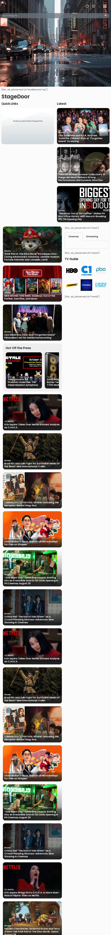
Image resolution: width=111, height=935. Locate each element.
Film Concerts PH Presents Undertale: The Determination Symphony (23, 382)
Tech (49, 377)
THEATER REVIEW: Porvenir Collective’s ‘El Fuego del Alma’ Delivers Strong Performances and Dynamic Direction (81, 177)
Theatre (62, 171)
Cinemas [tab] (74, 236)
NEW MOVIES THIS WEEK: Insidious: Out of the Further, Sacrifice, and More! (29, 297)
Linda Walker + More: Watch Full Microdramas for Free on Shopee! (31, 543)
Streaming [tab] (92, 236)
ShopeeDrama (14, 538)
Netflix (11, 421)
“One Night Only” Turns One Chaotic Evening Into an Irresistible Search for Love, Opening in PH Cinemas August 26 (31, 580)
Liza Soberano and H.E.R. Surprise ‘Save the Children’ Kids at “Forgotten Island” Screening (80, 138)
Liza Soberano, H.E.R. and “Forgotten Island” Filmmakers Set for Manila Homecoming (30, 336)
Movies (61, 132)
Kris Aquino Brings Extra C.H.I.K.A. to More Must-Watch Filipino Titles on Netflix (32, 894)
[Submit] (106, 15)
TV (5, 421)
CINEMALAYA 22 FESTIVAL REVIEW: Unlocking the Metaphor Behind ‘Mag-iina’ (31, 504)
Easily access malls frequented (27, 121)
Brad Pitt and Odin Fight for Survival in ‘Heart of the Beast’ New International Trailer (32, 465)
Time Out (11, 377)
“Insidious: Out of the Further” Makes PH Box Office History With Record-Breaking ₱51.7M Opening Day (82, 216)
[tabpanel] (86, 245)
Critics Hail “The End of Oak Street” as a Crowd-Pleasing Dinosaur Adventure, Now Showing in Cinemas (29, 619)
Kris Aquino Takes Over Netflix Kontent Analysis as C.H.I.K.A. (32, 426)
